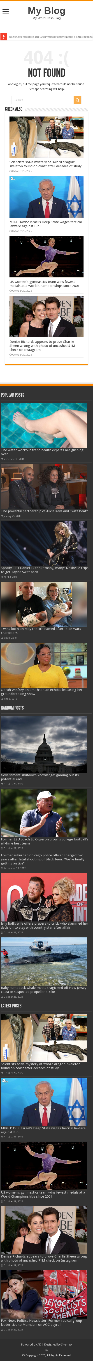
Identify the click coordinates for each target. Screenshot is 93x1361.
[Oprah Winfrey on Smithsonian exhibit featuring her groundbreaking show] (44, 665)
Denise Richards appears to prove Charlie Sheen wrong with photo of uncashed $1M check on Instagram (42, 346)
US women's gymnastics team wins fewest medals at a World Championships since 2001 (44, 284)
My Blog (46, 10)
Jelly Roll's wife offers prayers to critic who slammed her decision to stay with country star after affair (44, 925)
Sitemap (66, 1344)
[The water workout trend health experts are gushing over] (44, 425)
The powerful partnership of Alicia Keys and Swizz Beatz (44, 511)
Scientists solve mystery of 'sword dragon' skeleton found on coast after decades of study (45, 164)
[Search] (77, 100)
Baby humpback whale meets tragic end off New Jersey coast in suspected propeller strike (43, 990)
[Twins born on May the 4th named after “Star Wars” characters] (44, 604)
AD (39, 1344)
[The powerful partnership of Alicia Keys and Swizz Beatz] (44, 486)
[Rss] (46, 1350)
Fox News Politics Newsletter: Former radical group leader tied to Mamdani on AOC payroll (41, 1323)
